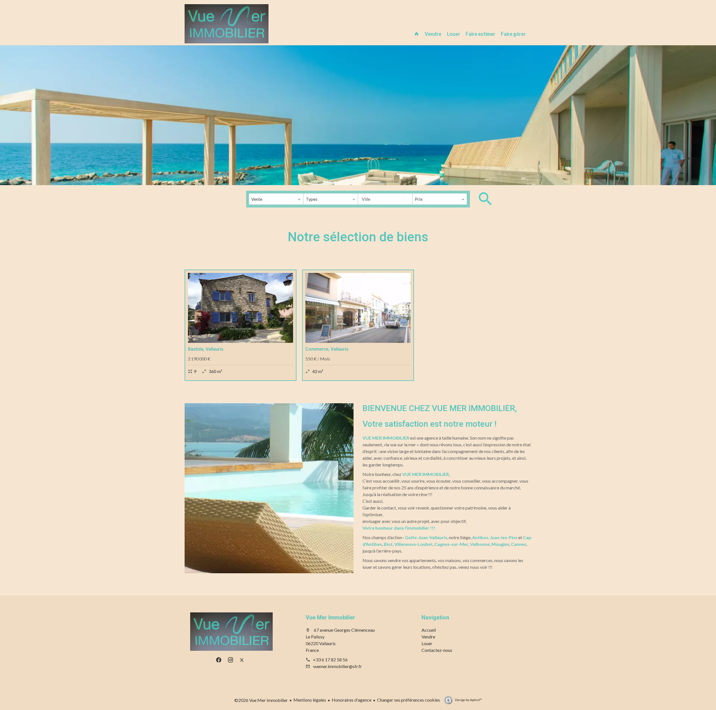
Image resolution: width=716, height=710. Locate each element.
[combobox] (276, 199)
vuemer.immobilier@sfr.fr (337, 666)
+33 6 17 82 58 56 (330, 659)
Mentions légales (309, 699)
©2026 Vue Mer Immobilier (261, 700)
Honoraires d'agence (351, 699)
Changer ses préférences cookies (408, 699)
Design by (468, 700)
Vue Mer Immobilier (330, 617)
